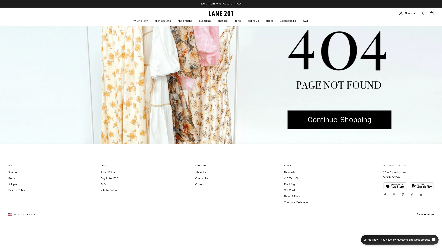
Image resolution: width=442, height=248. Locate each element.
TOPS (238, 21)
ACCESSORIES (288, 21)
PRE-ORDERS (185, 21)
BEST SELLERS (163, 21)
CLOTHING (205, 21)
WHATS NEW (140, 21)
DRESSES (223, 21)
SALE (306, 21)
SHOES (269, 21)
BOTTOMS (253, 21)
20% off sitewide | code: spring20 (221, 3)
